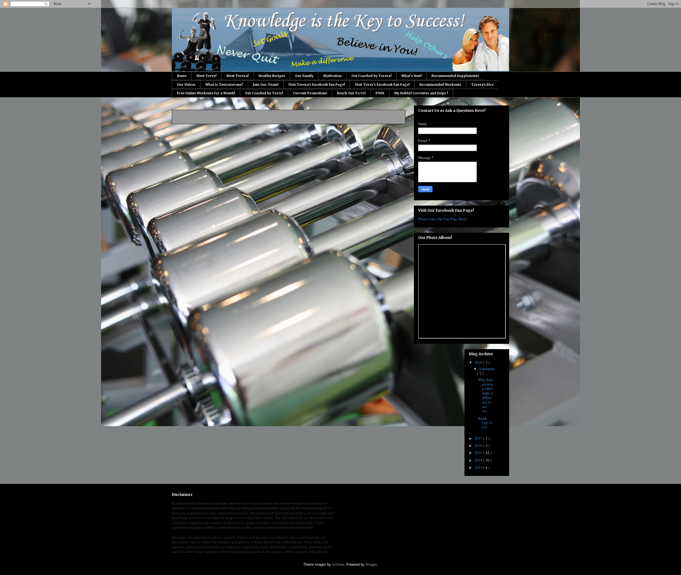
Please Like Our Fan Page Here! (442, 218)
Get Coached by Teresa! (371, 76)
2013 (479, 467)
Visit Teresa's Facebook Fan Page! (316, 85)
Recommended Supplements (455, 76)
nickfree (338, 564)
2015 (479, 452)
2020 (479, 362)
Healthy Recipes (272, 76)
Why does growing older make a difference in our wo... (485, 395)
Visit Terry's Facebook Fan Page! (382, 85)
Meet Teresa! (237, 76)
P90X (380, 93)
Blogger (371, 564)
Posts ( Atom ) (299, 130)
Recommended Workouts (440, 85)
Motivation (332, 76)
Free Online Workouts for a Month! (206, 93)
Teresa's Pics (482, 85)
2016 (479, 445)
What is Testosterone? (224, 85)
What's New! (411, 76)
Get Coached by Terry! (264, 93)
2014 (479, 460)
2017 (479, 438)
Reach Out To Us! (351, 93)
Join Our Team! (266, 85)
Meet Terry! (206, 76)
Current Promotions (310, 93)
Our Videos (186, 85)
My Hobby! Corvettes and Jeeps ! (421, 93)
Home (181, 76)
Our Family (304, 76)
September (487, 368)
